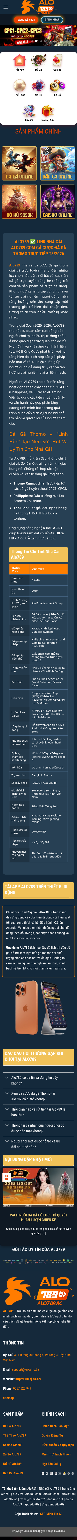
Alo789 (20, 69)
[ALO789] (38, 7)
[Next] (74, 1206)
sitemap (8, 1398)
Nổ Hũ (38, 95)
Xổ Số (57, 95)
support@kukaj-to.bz (25, 1370)
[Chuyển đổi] (7, 1078)
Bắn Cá (29, 120)
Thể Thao (19, 95)
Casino (57, 69)
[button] (5, 7)
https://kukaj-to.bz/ (28, 1379)
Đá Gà (38, 69)
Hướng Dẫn (47, 120)
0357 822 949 (22, 1388)
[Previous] (2, 1206)
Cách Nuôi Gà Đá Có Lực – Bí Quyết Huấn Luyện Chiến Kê (38, 1217)
